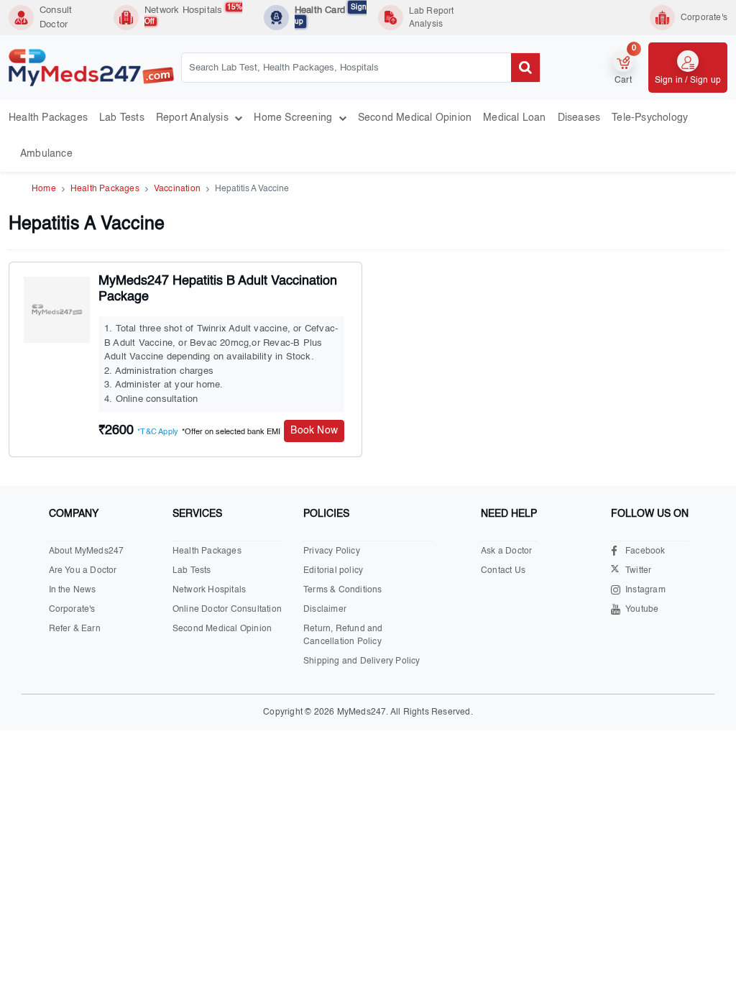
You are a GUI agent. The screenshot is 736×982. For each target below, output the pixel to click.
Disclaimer (324, 609)
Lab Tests (121, 118)
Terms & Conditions (342, 590)
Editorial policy (333, 570)
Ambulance (46, 154)
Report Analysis (195, 118)
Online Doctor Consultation (227, 609)
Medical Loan (514, 118)
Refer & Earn (75, 629)
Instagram (645, 590)
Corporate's (72, 609)
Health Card (331, 14)
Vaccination (177, 189)
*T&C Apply (157, 432)
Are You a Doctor (83, 570)
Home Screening (296, 118)
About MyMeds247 (86, 551)
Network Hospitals (193, 14)
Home (44, 189)
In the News (72, 590)
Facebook (645, 551)
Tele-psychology (650, 118)
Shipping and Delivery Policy (361, 661)
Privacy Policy (331, 551)
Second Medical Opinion (415, 118)
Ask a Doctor (506, 551)
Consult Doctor (56, 17)
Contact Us (503, 570)
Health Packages (48, 118)
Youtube (641, 609)
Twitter (638, 570)
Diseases (579, 118)
